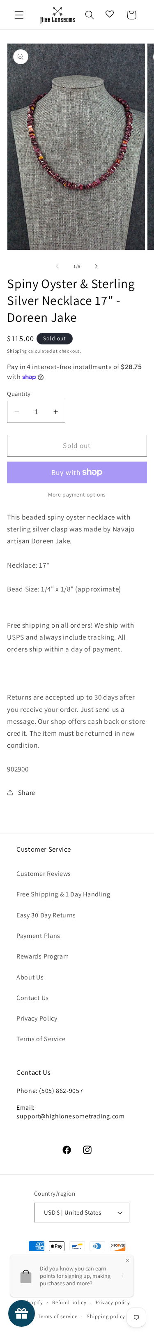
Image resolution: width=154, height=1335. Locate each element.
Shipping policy (106, 1316)
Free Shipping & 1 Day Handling (63, 894)
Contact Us (32, 997)
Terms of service (58, 1316)
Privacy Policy (36, 1018)
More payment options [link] (77, 494)
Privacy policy (113, 1302)
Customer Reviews (43, 873)
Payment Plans (38, 935)
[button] (19, 15)
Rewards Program (42, 956)
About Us (30, 977)
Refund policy (69, 1302)
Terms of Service (41, 1039)
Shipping (17, 351)
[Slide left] (57, 266)
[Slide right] (96, 266)
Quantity (19, 393)
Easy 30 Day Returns (46, 915)
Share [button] (26, 792)
